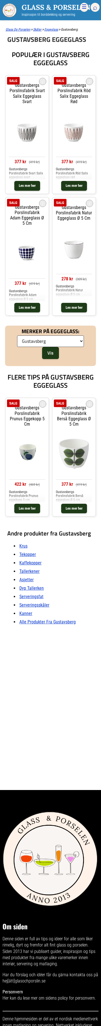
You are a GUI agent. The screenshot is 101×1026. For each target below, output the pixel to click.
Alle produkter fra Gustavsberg (47, 622)
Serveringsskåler (34, 605)
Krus (23, 546)
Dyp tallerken (31, 588)
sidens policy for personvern (70, 998)
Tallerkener (29, 571)
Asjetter (26, 579)
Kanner (25, 613)
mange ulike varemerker (56, 957)
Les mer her (27, 185)
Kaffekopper (30, 563)
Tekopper (27, 554)
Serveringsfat (31, 596)
